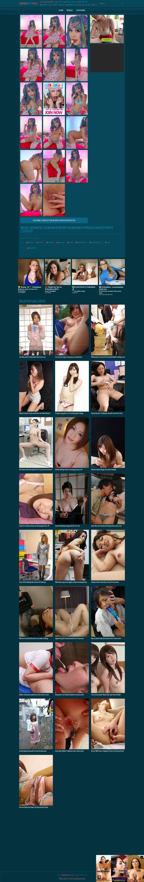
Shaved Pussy (82, 242)
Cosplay (41, 242)
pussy (63, 5)
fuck (95, 5)
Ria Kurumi (32, 248)
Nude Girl (61, 242)
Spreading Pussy (96, 242)
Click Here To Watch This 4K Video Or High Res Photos (54, 220)
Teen (108, 242)
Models (70, 10)
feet (56, 5)
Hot (28, 3)
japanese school (46, 5)
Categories (80, 10)
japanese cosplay (70, 2)
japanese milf (83, 2)
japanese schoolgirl (74, 5)
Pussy (71, 242)
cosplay (59, 2)
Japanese (51, 242)
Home (61, 10)
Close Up (31, 242)
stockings (87, 5)
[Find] (122, 3)
